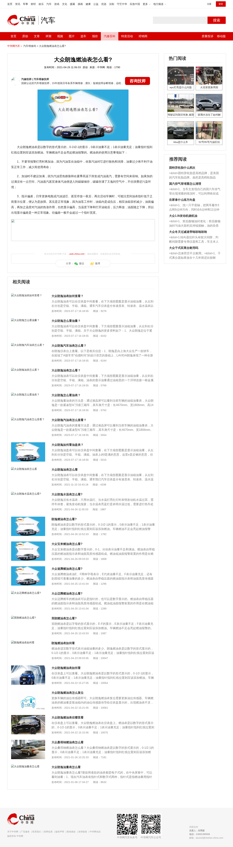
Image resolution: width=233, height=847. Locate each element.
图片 (72, 36)
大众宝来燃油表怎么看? (67, 543)
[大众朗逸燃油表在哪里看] (28, 716)
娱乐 (41, 4)
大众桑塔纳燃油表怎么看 (68, 742)
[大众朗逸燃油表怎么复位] (28, 692)
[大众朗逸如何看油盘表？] (28, 444)
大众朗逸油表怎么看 (65, 469)
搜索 (216, 20)
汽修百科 (109, 36)
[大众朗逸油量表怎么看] (28, 766)
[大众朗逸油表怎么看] (28, 468)
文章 (37, 36)
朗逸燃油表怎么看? (64, 519)
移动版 (221, 36)
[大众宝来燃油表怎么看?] (28, 543)
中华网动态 (95, 831)
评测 (48, 36)
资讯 (17, 4)
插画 (80, 4)
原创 (25, 36)
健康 (88, 4)
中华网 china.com (22, 20)
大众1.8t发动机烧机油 (183, 215)
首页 (9, 4)
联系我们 (36, 831)
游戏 (56, 4)
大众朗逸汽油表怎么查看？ (69, 419)
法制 (111, 4)
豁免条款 (71, 831)
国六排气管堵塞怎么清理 (185, 183)
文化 (64, 4)
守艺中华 (122, 4)
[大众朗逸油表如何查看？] (28, 295)
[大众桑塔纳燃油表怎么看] (28, 741)
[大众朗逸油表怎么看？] (28, 369)
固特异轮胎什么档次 (182, 167)
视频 (60, 36)
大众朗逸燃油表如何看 (66, 667)
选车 (83, 36)
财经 (33, 4)
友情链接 (82, 831)
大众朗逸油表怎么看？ (66, 370)
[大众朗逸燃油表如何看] (28, 667)
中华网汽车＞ (15, 45)
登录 (221, 4)
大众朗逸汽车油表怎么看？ (69, 345)
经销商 (143, 36)
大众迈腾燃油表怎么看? (67, 593)
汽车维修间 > (30, 45)
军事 (25, 4)
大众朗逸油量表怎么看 (66, 767)
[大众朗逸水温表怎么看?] (28, 493)
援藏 (72, 4)
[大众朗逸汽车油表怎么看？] (28, 344)
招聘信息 (48, 831)
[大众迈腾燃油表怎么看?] (28, 592)
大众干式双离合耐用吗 (183, 247)
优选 (103, 4)
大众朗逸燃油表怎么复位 (68, 692)
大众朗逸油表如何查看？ (68, 296)
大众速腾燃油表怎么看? (67, 568)
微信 (81, 263)
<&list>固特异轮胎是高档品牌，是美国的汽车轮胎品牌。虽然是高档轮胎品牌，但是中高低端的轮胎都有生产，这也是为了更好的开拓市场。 (194, 176)
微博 (97, 263)
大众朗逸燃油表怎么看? (52, 45)
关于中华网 (12, 831)
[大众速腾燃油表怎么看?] (28, 568)
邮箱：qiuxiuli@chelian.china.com (206, 838)
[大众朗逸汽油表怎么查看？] (28, 419)
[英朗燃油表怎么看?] (28, 617)
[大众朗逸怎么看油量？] (28, 320)
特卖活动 (127, 36)
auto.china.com (76, 254)
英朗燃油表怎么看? (64, 618)
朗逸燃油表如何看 (63, 643)
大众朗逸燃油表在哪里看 (68, 717)
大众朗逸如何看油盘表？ (68, 444)
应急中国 (135, 4)
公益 (95, 4)
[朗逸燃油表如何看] (28, 642)
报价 (95, 36)
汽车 (49, 4)
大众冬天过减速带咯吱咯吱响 (188, 231)
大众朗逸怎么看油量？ (66, 320)
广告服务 (25, 831)
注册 (209, 4)
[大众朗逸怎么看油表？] (28, 394)
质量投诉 (207, 36)
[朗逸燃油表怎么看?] (28, 518)
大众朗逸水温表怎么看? (67, 494)
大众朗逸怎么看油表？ (66, 395)
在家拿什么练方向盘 (182, 199)
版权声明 (59, 831)
